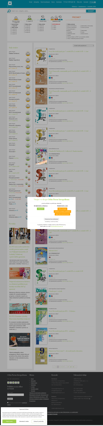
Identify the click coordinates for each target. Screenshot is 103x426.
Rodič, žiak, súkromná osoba (62, 214)
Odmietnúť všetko (24, 421)
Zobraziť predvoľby (39, 421)
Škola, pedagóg (62, 209)
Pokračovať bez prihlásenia (51, 219)
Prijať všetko (9, 421)
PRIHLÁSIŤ (40, 209)
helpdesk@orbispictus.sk (57, 226)
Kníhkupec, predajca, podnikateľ (62, 211)
